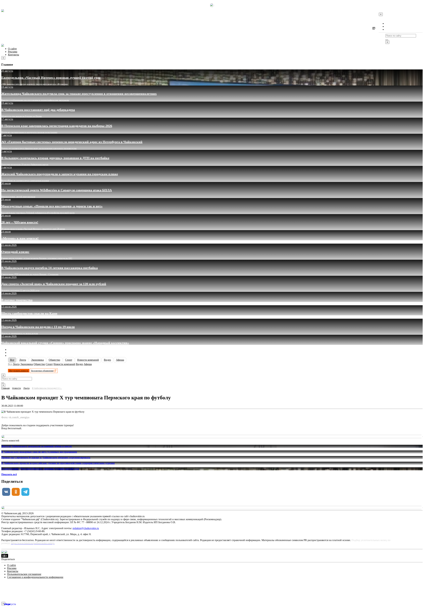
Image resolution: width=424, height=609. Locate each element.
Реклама (390, 26)
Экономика (37, 359)
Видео (107, 359)
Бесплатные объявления (42, 370)
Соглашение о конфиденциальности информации (35, 577)
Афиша (120, 359)
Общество (54, 359)
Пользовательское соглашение (24, 574)
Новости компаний (88, 359)
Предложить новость (18, 370)
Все (12, 359)
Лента (22, 359)
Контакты (391, 29)
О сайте (389, 23)
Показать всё (9, 474)
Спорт (68, 359)
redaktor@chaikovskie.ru (86, 528)
